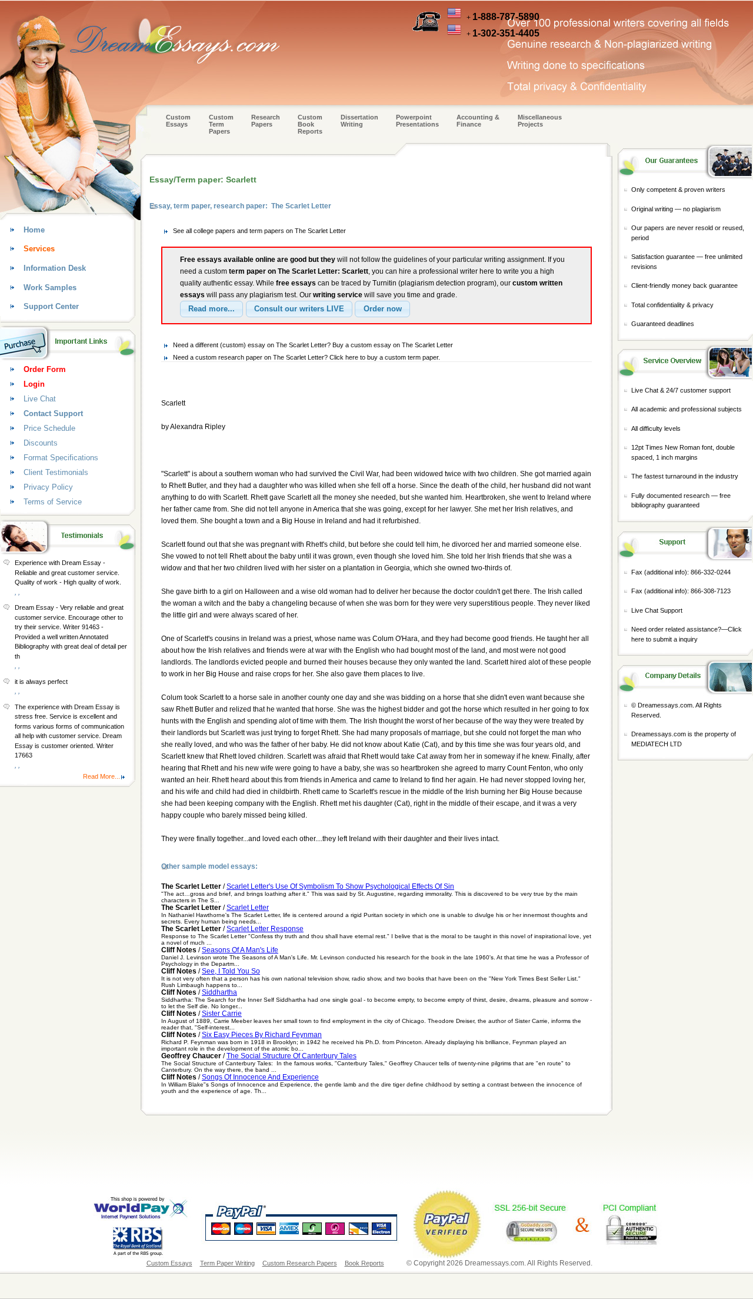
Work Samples (50, 287)
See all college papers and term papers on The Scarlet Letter (259, 230)
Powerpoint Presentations (417, 121)
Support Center (51, 306)
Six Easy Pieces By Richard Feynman (262, 1035)
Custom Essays (178, 121)
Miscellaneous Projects (540, 121)
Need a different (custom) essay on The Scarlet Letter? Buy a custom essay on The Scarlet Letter (313, 344)
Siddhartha (219, 992)
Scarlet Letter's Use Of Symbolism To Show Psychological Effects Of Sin (340, 886)
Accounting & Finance (478, 121)
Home (34, 229)
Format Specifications (61, 457)
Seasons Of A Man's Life (240, 950)
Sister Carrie (222, 1013)
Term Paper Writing (227, 1263)
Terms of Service (53, 501)
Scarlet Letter (247, 907)
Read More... (101, 776)
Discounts (41, 442)
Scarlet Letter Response (265, 929)
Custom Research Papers (299, 1263)
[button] (211, 309)
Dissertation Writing (359, 121)
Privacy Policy (48, 487)
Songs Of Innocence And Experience (260, 1077)
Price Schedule (49, 428)
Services (39, 248)
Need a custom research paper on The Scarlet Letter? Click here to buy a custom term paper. (306, 357)
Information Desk (55, 268)
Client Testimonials (56, 472)
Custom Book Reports (310, 124)
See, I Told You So (231, 971)
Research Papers (265, 121)
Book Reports (364, 1263)
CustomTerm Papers (221, 124)
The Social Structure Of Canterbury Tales (291, 1056)
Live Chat (40, 398)
